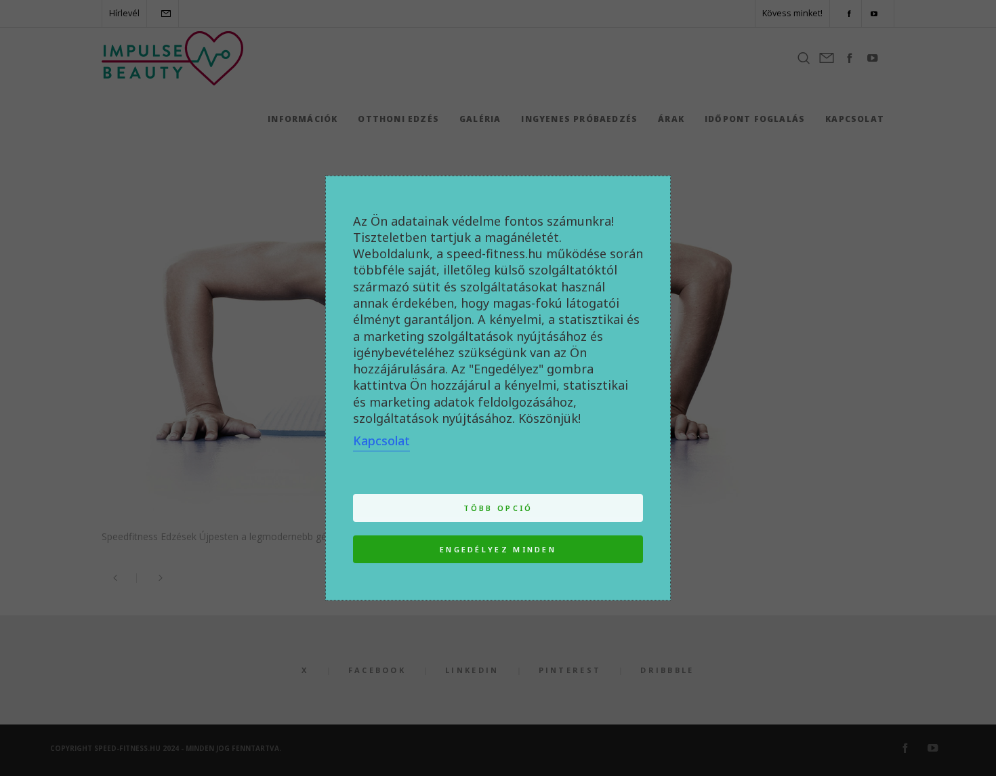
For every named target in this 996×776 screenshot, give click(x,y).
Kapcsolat (381, 440)
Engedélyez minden (498, 549)
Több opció (498, 508)
